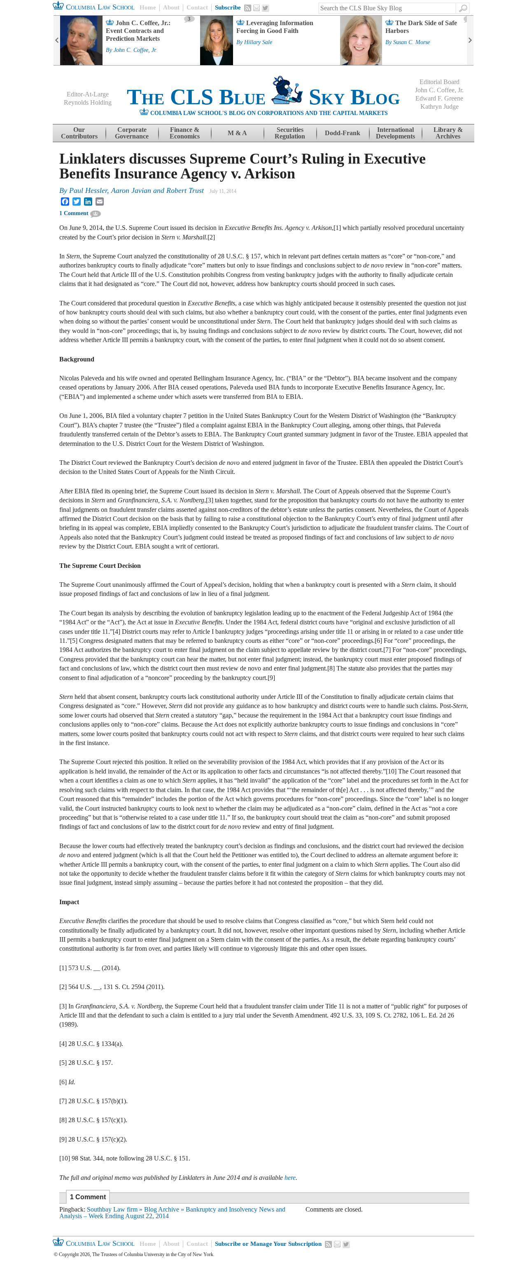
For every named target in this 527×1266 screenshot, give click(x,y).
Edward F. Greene (439, 98)
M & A (237, 132)
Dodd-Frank (342, 132)
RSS (248, 8)
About (171, 7)
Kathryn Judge (439, 106)
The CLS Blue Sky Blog (263, 96)
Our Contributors (79, 133)
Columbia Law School (99, 7)
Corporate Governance (132, 133)
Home (148, 7)
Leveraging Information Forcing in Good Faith (274, 26)
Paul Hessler (88, 190)
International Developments (395, 133)
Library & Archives (448, 133)
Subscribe (228, 7)
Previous (57, 40)
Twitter (265, 8)
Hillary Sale (258, 42)
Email (256, 8)
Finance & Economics (185, 133)
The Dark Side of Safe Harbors (421, 26)
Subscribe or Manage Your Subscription (268, 1243)
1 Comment (74, 213)
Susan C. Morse (411, 42)
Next (470, 40)
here (290, 1177)
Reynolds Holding (88, 102)
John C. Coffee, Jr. (135, 50)
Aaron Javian (131, 190)
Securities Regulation (290, 133)
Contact (197, 7)
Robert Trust (185, 190)
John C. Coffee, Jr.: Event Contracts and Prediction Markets (138, 30)
